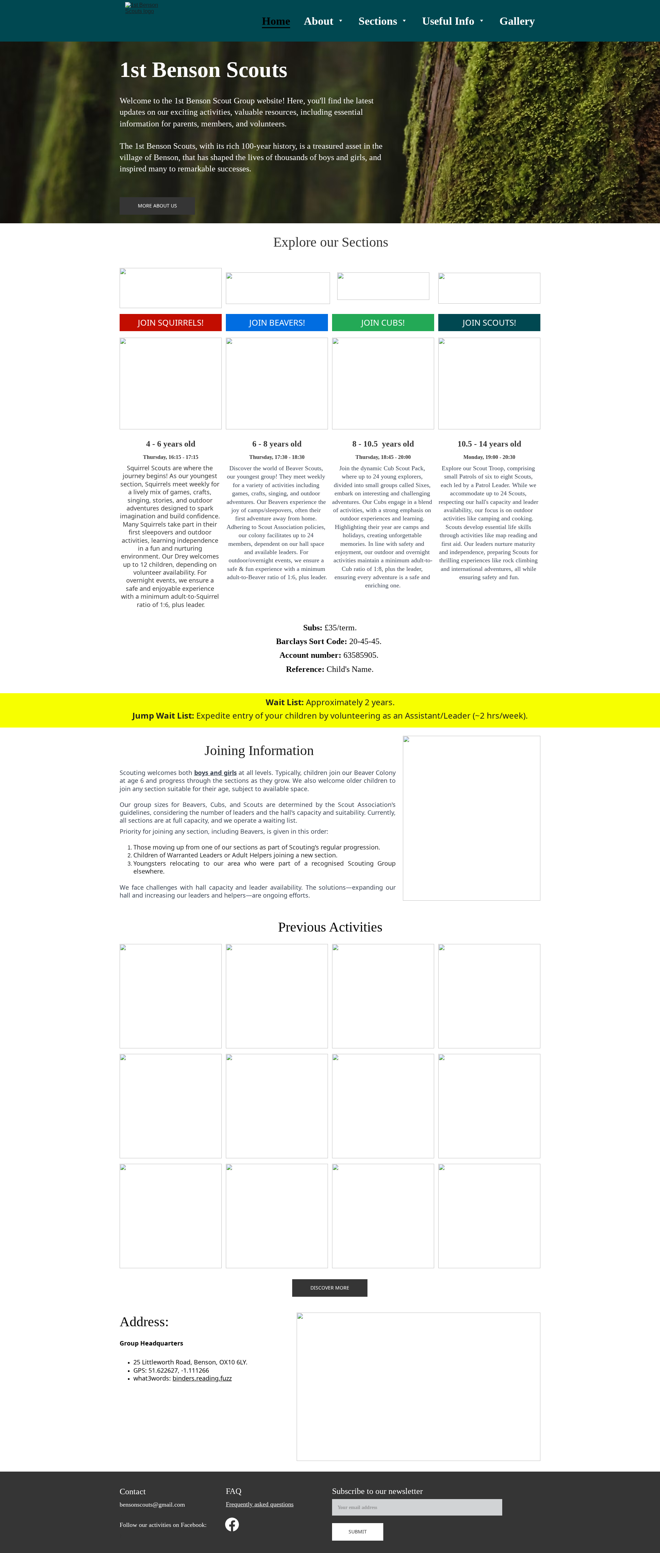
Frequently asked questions (260, 1504)
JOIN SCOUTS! (489, 322)
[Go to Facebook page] (232, 1524)
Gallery (517, 21)
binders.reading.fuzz (202, 1378)
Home (276, 21)
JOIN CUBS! (383, 322)
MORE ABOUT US (157, 205)
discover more (329, 1287)
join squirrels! (171, 322)
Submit (358, 1531)
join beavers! (277, 322)
